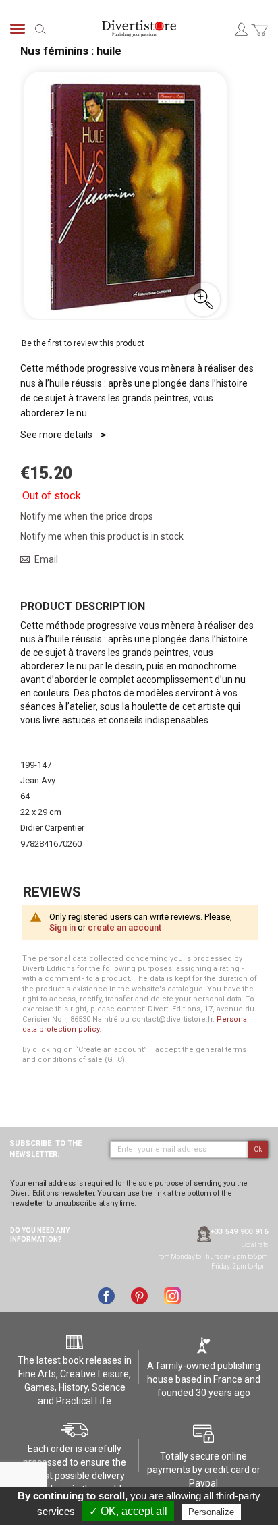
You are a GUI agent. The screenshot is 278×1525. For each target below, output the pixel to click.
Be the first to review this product (83, 343)
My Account (241, 29)
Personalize (211, 1512)
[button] (203, 299)
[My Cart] (259, 37)
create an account (124, 927)
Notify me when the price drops (86, 516)
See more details (56, 434)
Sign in (62, 927)
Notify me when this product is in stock (102, 536)
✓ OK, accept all (128, 1511)
